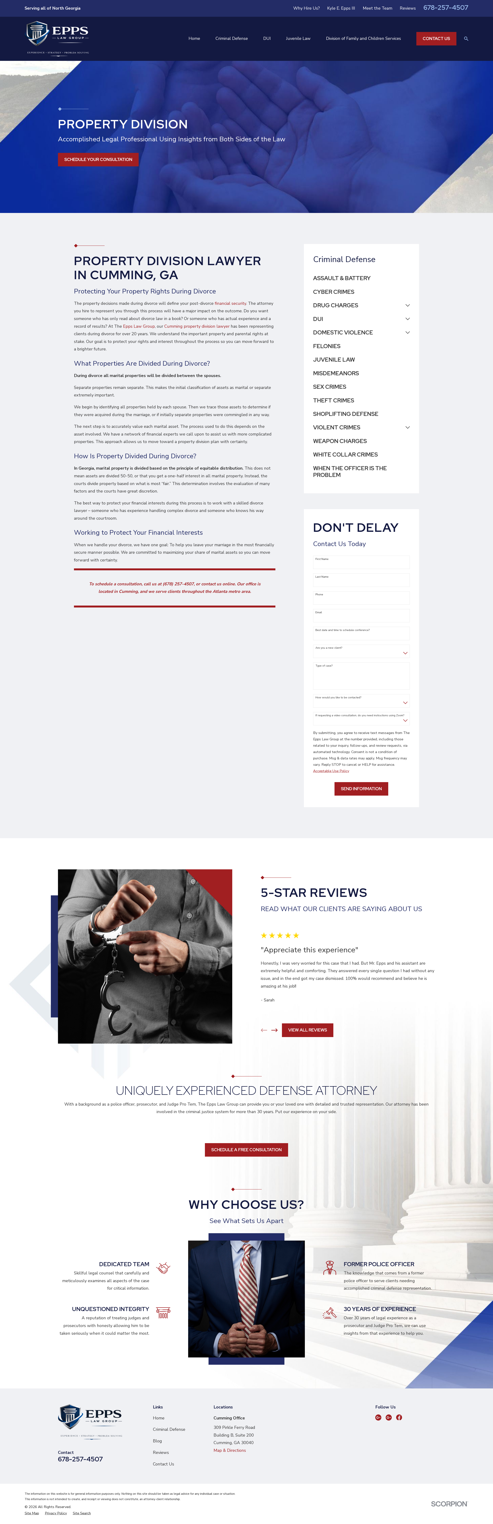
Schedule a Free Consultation (246, 1150)
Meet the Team (377, 8)
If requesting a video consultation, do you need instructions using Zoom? (359, 715)
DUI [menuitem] (267, 38)
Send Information (361, 789)
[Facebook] (399, 1417)
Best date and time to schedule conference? (342, 630)
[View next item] (274, 1030)
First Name (322, 559)
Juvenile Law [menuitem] (298, 38)
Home (158, 1418)
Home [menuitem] (194, 38)
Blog (157, 1441)
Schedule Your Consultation (98, 159)
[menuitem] (361, 278)
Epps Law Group (139, 326)
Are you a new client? (328, 648)
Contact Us (436, 38)
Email (318, 612)
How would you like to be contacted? (338, 697)
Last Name (322, 577)
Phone (319, 594)
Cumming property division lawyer (197, 326)
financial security (230, 303)
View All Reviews (307, 1030)
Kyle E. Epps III (341, 8)
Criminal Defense (169, 1429)
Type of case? (324, 666)
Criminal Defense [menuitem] (231, 38)
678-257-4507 (445, 7)
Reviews (408, 8)
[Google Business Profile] (378, 1417)
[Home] (57, 39)
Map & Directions (230, 1450)
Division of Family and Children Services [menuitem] (363, 38)
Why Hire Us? (306, 8)
